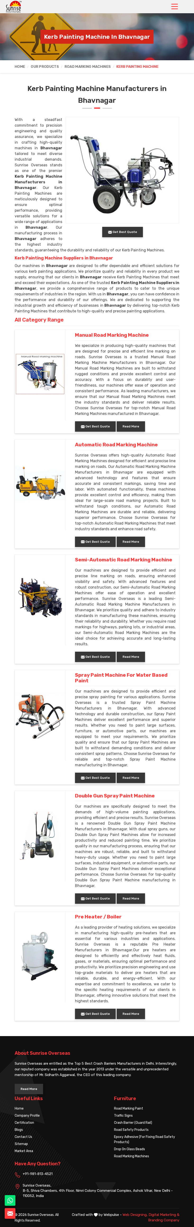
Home (20, 67)
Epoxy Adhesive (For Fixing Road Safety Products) (144, 1139)
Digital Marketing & (164, 1215)
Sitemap (21, 1144)
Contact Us (23, 1137)
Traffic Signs (123, 1116)
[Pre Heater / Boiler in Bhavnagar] (40, 956)
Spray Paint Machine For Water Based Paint (121, 678)
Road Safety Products (131, 1130)
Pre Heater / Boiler (98, 917)
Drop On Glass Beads (129, 1149)
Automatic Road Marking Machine (116, 445)
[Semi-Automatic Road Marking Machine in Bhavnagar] (40, 599)
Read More (131, 426)
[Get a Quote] (10, 1213)
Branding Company (163, 1220)
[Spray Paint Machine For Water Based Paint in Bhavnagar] (40, 714)
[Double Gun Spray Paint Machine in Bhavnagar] (40, 835)
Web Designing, (135, 1215)
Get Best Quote (97, 426)
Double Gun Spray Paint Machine (115, 796)
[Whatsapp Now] (10, 1200)
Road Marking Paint (128, 1108)
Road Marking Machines (88, 67)
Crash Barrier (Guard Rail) (133, 1123)
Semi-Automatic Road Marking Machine (123, 560)
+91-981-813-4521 (38, 1174)
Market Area (24, 1151)
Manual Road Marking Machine (112, 335)
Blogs (19, 1130)
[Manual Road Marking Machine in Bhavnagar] (40, 374)
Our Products (45, 67)
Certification (24, 1123)
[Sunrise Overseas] (14, 7)
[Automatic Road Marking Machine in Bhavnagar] (40, 483)
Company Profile (27, 1116)
